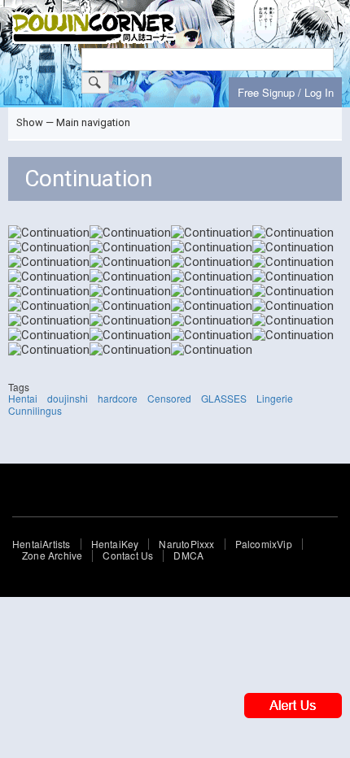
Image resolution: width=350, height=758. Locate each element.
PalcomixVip (263, 544)
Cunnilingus (35, 410)
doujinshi (67, 398)
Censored (169, 398)
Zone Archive (52, 555)
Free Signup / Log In (286, 92)
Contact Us (128, 555)
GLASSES (224, 398)
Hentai (22, 398)
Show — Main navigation (73, 122)
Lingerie (274, 398)
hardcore (118, 398)
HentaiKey (115, 544)
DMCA (188, 555)
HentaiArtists (41, 544)
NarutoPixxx (186, 544)
